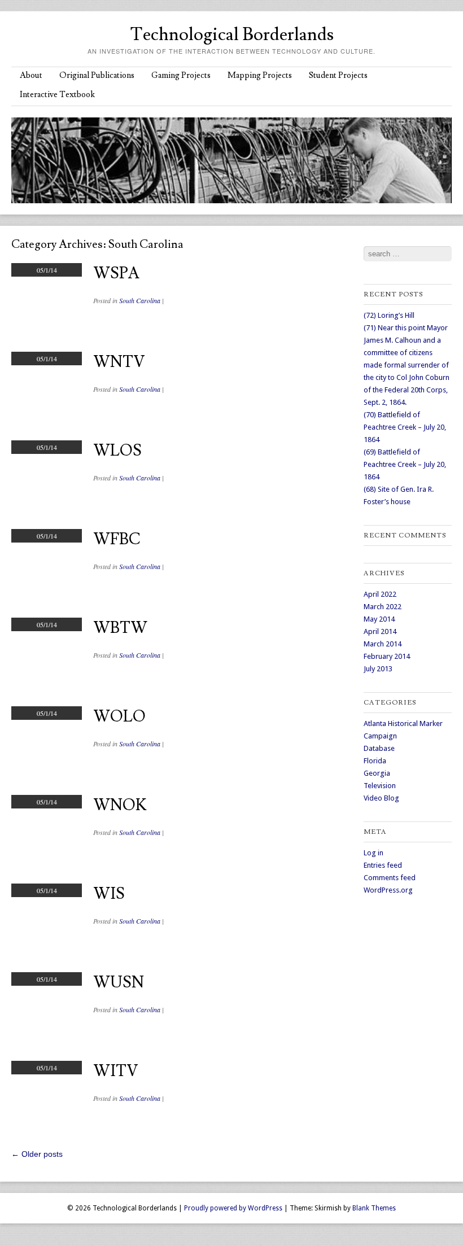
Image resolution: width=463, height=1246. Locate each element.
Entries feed (383, 865)
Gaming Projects (181, 75)
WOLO (119, 716)
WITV (115, 1071)
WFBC (117, 539)
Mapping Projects (260, 75)
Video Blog (381, 798)
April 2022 (380, 594)
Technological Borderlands (232, 34)
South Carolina (139, 300)
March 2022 (382, 606)
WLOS (117, 450)
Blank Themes (374, 1208)
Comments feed (390, 877)
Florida (375, 761)
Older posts (37, 1153)
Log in (373, 853)
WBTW (120, 628)
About (31, 75)
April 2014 (380, 631)
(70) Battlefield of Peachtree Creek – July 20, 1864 (405, 427)
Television (380, 785)
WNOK (120, 805)
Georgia (377, 773)
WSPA (116, 273)
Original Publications (96, 75)
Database (379, 748)
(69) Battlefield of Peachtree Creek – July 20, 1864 (405, 464)
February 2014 (387, 656)
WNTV (119, 362)
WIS (109, 894)
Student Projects (338, 75)
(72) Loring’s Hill (389, 315)
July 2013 (378, 668)
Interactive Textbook (57, 94)
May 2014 (379, 619)
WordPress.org (388, 890)
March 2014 (382, 644)
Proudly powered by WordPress (233, 1208)
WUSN (118, 982)
